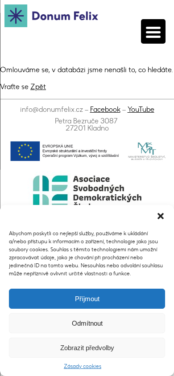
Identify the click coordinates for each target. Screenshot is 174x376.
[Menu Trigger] (153, 31)
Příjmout (87, 298)
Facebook (105, 109)
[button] (160, 216)
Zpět (38, 86)
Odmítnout (87, 323)
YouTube (141, 109)
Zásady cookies (82, 366)
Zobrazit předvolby (87, 347)
